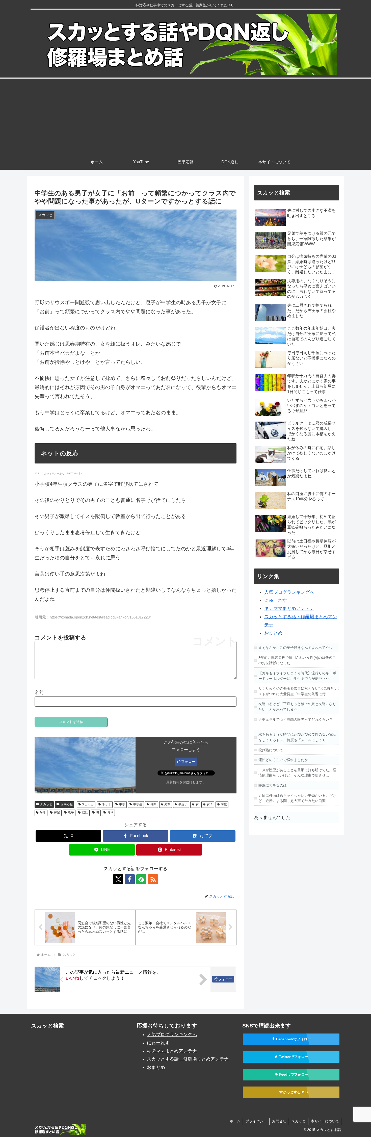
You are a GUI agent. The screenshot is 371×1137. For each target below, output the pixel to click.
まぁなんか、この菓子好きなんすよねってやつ (295, 647)
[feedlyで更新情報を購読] (141, 879)
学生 (43, 812)
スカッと (46, 804)
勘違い (183, 804)
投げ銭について (270, 750)
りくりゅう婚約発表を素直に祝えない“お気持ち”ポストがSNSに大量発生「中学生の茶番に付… (298, 691)
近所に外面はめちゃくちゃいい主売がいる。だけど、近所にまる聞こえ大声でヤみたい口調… (297, 798)
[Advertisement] (185, 116)
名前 (39, 692)
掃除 (85, 812)
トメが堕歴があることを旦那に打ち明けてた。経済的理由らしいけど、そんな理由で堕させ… (297, 773)
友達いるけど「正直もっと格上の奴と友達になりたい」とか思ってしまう (297, 706)
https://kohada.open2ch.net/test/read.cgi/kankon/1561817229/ (100, 617)
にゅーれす (275, 600)
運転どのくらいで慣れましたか (283, 760)
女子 (210, 804)
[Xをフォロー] (118, 879)
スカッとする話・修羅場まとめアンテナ (188, 1059)
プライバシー (256, 1121)
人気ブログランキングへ (289, 592)
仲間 (153, 804)
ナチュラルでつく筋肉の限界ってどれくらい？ (295, 719)
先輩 (167, 804)
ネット (106, 804)
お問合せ (279, 1121)
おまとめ (273, 633)
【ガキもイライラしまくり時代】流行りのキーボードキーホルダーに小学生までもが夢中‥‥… (297, 676)
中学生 (137, 804)
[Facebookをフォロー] (130, 879)
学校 (224, 804)
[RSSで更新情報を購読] (153, 879)
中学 (122, 804)
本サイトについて (325, 1121)
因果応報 (67, 804)
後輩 (57, 812)
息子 (71, 812)
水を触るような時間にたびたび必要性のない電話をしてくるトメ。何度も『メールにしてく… (297, 737)
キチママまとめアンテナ (289, 608)
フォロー (188, 762)
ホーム (235, 1121)
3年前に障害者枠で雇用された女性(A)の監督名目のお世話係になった (297, 660)
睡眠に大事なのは (272, 785)
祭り (110, 812)
